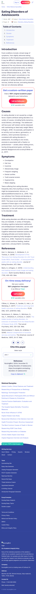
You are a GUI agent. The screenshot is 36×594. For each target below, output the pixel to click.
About (3, 455)
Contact (10, 455)
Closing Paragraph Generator (10, 469)
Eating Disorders (28, 22)
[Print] (13, 342)
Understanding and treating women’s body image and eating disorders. (17, 270)
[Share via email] (18, 342)
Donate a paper (6, 506)
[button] (18, 355)
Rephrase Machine (7, 476)
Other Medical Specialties (26, 19)
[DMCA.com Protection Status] (4, 537)
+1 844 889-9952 (11, 582)
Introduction (10, 30)
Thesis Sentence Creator (9, 482)
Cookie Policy (5, 525)
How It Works (5, 452)
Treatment (9, 40)
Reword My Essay (7, 479)
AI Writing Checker (7, 488)
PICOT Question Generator (9, 472)
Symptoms (10, 36)
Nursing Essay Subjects (8, 500)
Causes (8, 33)
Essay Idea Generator (8, 466)
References (10, 43)
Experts (20, 452)
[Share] (22, 342)
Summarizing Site (7, 463)
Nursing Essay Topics (8, 503)
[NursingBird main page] (3, 2)
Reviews (27, 452)
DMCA (3, 521)
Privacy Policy (6, 515)
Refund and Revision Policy (9, 518)
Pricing (14, 452)
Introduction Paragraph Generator (11, 491)
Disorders (20, 22)
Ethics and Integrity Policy (9, 528)
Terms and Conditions (8, 512)
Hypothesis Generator (8, 485)
